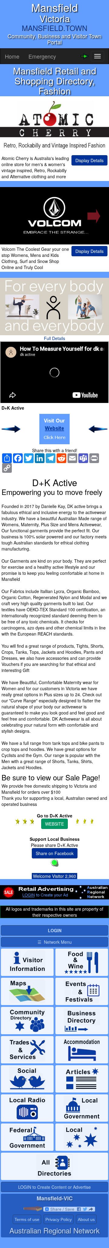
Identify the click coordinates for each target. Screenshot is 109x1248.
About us (86, 1219)
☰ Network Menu (55, 942)
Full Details (54, 338)
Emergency (42, 56)
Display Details (89, 160)
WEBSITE (54, 824)
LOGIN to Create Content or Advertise (54, 1187)
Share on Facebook (55, 853)
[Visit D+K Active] (54, 429)
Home (12, 56)
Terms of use (27, 1219)
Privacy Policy (58, 1219)
